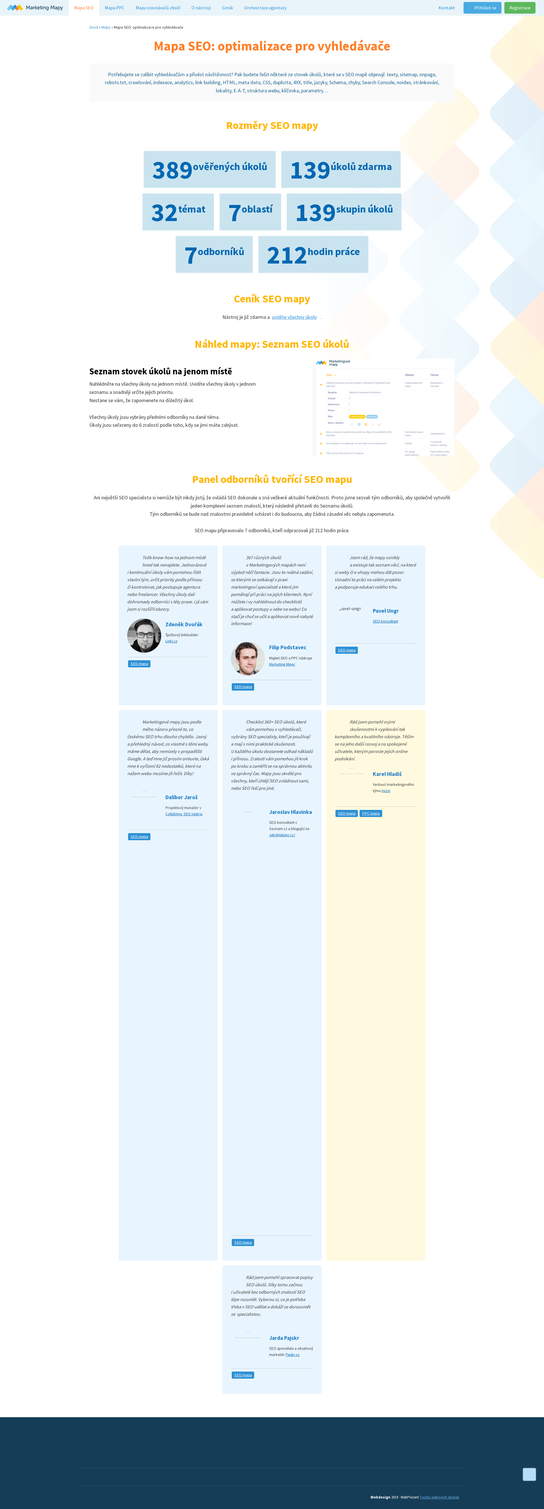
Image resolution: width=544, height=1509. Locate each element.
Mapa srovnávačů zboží (158, 7)
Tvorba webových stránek (439, 1497)
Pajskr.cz (292, 1354)
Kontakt (447, 7)
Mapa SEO (84, 7)
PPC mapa (371, 813)
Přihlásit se (484, 7)
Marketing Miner (282, 664)
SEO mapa (139, 663)
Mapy (105, 27)
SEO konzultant (385, 621)
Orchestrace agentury (265, 7)
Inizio (386, 790)
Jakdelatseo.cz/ (282, 834)
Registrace (519, 7)
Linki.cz (171, 641)
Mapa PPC (114, 7)
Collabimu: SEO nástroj (184, 813)
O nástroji (201, 7)
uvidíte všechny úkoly (294, 317)
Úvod (93, 27)
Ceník (227, 7)
